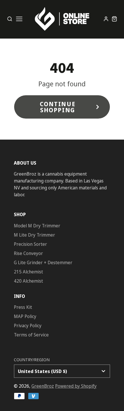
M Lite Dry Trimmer (34, 235)
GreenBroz (42, 386)
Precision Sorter (30, 244)
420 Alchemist (28, 281)
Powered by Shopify (76, 386)
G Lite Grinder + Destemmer (43, 262)
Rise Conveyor (28, 253)
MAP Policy (25, 316)
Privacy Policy (28, 325)
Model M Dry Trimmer (37, 225)
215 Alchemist (28, 272)
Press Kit (23, 307)
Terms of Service (31, 335)
